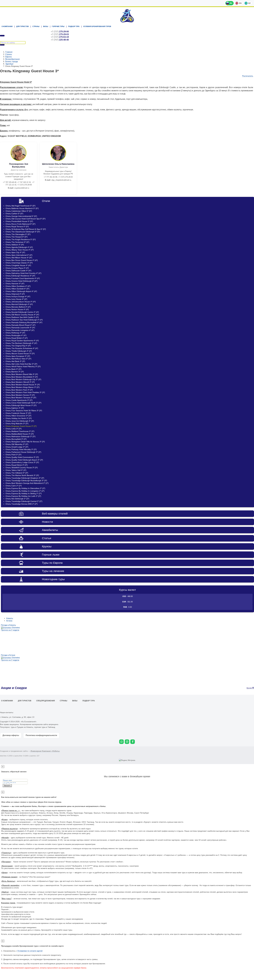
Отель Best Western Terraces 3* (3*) (21, 397)
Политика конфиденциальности (41, 735)
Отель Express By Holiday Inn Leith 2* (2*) (23, 496)
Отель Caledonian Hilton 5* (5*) (19, 211)
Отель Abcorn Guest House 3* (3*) (20, 353)
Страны (35, 26)
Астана (9, 621)
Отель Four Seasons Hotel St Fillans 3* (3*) (24, 410)
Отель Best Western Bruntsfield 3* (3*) (22, 377)
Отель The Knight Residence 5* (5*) (21, 239)
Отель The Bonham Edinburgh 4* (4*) (21, 343)
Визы (45, 26)
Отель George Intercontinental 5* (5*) (21, 216)
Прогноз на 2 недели (10, 630)
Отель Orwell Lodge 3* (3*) (17, 447)
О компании (7, 26)
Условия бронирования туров (97, 26)
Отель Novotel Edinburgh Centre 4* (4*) (22, 312)
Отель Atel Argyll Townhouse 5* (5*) (20, 206)
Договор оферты (11, 735)
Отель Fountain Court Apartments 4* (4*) (23, 278)
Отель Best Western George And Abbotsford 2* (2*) (27, 483)
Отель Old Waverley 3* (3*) (17, 444)
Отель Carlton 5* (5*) (14, 213)
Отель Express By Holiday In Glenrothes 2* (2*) (25, 488)
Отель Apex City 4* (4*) (15, 252)
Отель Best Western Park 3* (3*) (19, 390)
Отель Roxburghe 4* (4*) (16, 335)
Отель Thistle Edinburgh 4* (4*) (19, 351)
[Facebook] (132, 741)
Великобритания (12, 59)
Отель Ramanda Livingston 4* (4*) (20, 330)
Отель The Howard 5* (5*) (17, 237)
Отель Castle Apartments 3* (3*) (19, 400)
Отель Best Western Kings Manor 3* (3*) (23, 387)
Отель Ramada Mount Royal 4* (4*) (20, 325)
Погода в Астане (8, 655)
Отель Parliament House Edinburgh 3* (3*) (23, 452)
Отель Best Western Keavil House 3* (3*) (23, 385)
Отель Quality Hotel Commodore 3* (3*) (22, 457)
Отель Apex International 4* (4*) (19, 255)
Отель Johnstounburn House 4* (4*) (21, 302)
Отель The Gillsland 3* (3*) (17, 473)
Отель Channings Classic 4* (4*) (19, 263)
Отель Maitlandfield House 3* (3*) (20, 434)
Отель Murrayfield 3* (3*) (16, 439)
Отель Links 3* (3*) (14, 429)
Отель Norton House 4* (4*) (17, 309)
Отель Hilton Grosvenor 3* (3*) (18, 416)
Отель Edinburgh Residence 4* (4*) (20, 276)
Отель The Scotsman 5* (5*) (17, 242)
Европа (8, 57)
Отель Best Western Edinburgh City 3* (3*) (23, 379)
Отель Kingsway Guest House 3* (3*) (21, 426)
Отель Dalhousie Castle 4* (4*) (18, 270)
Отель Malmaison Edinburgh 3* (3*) (20, 436)
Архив (249, 688)
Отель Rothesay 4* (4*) (15, 333)
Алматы (9, 618)
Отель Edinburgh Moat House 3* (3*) (21, 405)
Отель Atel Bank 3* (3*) (15, 361)
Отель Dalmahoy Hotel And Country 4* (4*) (23, 273)
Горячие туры (58, 26)
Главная (8, 52)
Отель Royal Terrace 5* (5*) (17, 226)
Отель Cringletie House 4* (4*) (18, 265)
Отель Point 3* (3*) (13, 455)
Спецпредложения (45, 701)
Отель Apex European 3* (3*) (18, 356)
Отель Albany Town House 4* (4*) (20, 250)
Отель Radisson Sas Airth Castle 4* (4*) (22, 317)
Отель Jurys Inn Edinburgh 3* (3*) (20, 421)
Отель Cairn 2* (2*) (14, 486)
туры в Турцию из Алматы (22, 727)
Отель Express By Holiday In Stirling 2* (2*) (24, 493)
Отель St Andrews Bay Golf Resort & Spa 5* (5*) (26, 229)
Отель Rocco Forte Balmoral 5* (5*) (20, 224)
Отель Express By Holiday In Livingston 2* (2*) (25, 491)
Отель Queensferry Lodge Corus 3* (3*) (22, 462)
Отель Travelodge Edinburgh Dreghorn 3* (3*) (25, 478)
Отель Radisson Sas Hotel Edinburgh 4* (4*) (24, 320)
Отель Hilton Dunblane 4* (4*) (18, 286)
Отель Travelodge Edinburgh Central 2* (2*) (24, 501)
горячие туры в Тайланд (44, 727)
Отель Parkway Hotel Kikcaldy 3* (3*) (21, 449)
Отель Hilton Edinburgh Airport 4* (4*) (21, 291)
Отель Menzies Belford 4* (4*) (18, 307)
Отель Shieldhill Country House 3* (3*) (22, 467)
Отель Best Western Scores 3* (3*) (20, 395)
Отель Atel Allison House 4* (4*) (19, 258)
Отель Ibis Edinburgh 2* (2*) (17, 499)
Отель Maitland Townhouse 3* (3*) (20, 431)
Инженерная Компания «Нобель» (45, 751)
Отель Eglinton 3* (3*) (15, 408)
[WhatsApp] (121, 741)
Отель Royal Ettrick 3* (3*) (17, 465)
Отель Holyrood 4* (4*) (15, 294)
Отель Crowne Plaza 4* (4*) (17, 268)
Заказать (7, 786)
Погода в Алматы (8, 625)
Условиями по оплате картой (29, 951)
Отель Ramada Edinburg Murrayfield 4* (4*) (24, 322)
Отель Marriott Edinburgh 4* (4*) (19, 304)
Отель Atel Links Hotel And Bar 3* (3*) (21, 364)
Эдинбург (9, 64)
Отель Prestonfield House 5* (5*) (19, 221)
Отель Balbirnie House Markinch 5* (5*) (22, 208)
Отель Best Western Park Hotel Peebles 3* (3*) (25, 392)
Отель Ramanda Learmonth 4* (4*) (20, 328)
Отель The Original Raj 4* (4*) (18, 346)
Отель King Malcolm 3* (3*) (17, 423)
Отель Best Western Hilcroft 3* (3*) (20, 382)
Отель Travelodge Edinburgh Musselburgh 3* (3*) (26, 480)
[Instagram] (127, 741)
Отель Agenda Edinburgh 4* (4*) (19, 247)
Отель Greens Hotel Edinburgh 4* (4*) (21, 281)
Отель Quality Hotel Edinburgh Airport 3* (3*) (24, 460)
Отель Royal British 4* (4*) (17, 338)
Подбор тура (74, 26)
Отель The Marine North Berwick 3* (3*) (22, 475)
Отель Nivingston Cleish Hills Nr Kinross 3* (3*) (25, 442)
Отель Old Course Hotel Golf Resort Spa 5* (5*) (26, 219)
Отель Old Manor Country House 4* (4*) (22, 315)
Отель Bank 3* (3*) (13, 369)
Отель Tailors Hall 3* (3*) (16, 470)
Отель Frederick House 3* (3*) (18, 413)
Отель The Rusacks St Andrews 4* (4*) (22, 348)
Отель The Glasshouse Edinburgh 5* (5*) (23, 232)
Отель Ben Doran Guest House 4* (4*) (22, 260)
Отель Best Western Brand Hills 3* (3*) (22, 374)
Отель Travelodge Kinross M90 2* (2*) (22, 504)
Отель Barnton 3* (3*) (15, 372)
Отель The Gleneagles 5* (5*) (18, 234)
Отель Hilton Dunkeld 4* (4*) (17, 289)
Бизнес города (11, 61)
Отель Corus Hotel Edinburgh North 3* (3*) (23, 403)
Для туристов (22, 26)
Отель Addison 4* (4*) (15, 245)
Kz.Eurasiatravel (127, 16)
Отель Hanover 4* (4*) (15, 283)
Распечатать (247, 76)
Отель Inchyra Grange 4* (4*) (18, 296)
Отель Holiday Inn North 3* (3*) (19, 418)
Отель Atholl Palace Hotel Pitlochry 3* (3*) (23, 366)
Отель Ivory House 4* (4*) (16, 299)
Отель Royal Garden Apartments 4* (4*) (22, 340)
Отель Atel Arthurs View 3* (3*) (18, 359)
